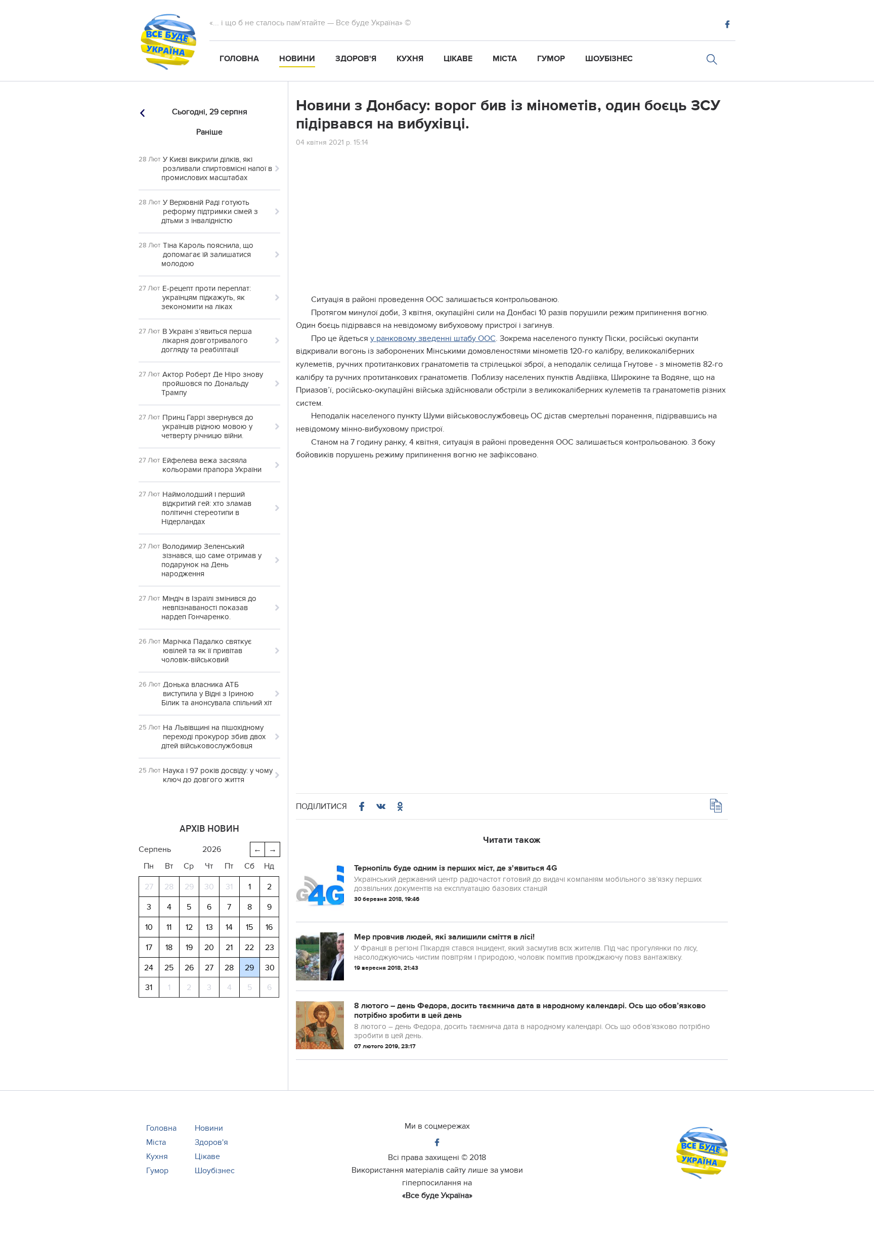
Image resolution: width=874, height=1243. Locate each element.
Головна (239, 59)
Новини (297, 59)
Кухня (410, 59)
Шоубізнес (609, 59)
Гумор (551, 59)
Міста (505, 59)
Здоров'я (355, 59)
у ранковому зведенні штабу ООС (433, 338)
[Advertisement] (512, 222)
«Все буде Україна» (437, 1195)
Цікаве (458, 59)
